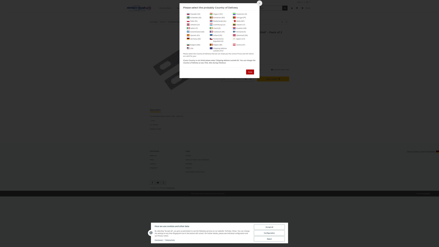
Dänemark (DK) (242, 35)
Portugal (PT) (241, 17)
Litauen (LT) (240, 25)
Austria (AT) (240, 45)
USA (191, 48)
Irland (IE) (217, 28)
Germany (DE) (195, 39)
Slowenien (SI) (241, 14)
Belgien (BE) (217, 45)
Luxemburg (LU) (219, 25)
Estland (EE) (217, 35)
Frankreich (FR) (219, 32)
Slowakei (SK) (195, 14)
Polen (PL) (194, 21)
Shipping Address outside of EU (220, 49)
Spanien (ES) (195, 35)
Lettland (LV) (195, 25)
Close (250, 72)
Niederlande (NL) (219, 21)
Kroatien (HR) (241, 28)
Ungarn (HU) (218, 14)
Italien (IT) (194, 28)
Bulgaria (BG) (195, 45)
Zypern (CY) (240, 39)
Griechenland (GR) (197, 32)
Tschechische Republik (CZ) (218, 40)
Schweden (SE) (195, 17)
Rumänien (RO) (219, 17)
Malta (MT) (240, 21)
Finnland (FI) (241, 32)
